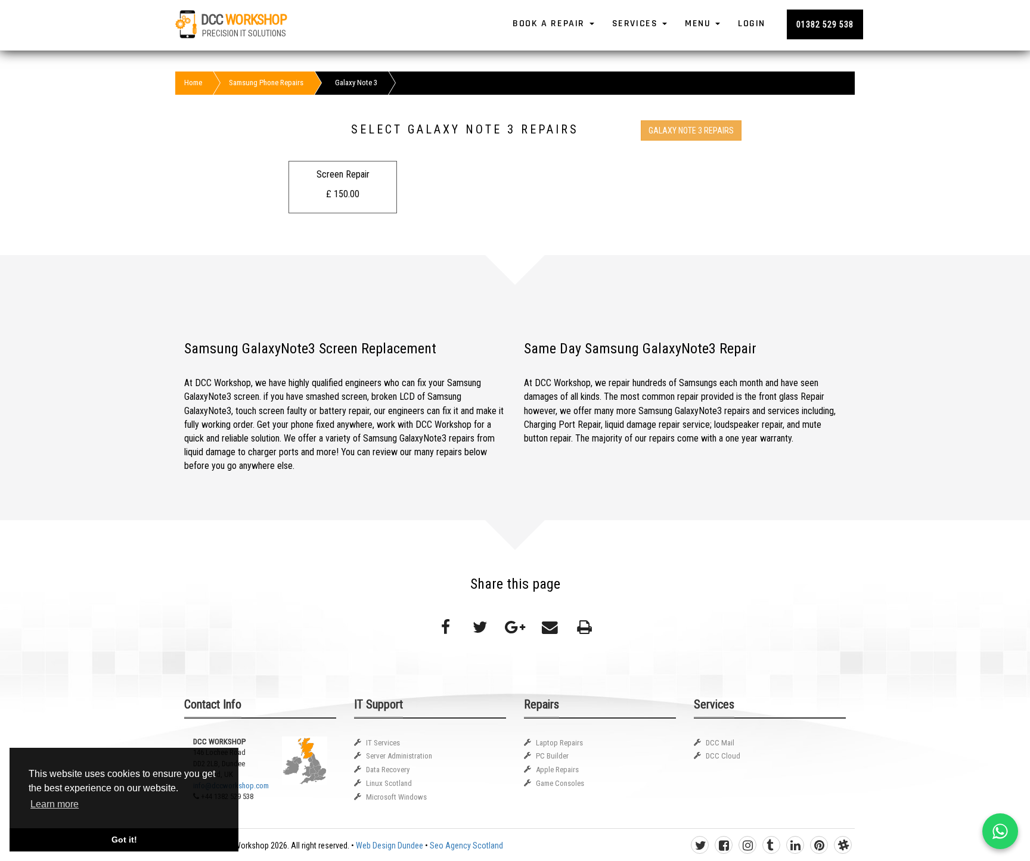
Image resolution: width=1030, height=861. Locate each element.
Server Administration (399, 755)
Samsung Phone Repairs (266, 82)
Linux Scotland (389, 783)
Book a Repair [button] (550, 23)
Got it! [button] (124, 839)
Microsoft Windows (396, 796)
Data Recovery (387, 769)
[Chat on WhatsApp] (1000, 831)
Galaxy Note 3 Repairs (691, 130)
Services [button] (636, 23)
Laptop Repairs (559, 742)
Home (193, 82)
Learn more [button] (54, 804)
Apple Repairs (557, 769)
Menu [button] (699, 23)
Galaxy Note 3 (356, 82)
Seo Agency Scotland (466, 845)
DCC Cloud (723, 755)
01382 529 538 (825, 24)
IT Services (383, 742)
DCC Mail (720, 742)
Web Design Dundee (389, 845)
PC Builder (552, 755)
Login (751, 23)
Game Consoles (560, 783)
